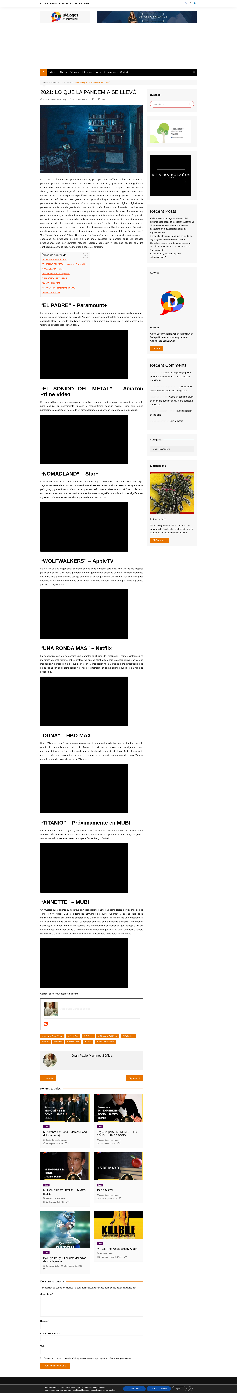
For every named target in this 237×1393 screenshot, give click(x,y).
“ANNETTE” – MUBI (51, 292)
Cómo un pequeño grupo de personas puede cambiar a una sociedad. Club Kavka (170, 376)
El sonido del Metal (108, 1036)
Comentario (46, 1294)
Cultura (73, 72)
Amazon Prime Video (53, 1036)
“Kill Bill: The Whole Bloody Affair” (117, 1248)
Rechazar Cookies (159, 1389)
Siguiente (133, 1078)
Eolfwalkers (129, 1036)
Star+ (89, 1042)
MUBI (46, 1042)
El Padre (89, 1036)
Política (51, 72)
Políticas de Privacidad (80, 3)
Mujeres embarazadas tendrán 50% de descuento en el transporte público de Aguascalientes (169, 229)
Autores (156, 348)
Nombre (44, 1321)
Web (42, 1346)
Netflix (59, 1042)
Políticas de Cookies (59, 3)
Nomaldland (74, 1042)
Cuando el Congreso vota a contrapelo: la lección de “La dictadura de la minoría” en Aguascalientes (170, 246)
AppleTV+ (74, 1036)
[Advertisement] (118, 48)
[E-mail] (46, 1024)
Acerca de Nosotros (105, 72)
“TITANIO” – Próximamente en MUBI (59, 288)
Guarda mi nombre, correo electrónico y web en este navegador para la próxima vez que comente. (88, 1358)
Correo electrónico (50, 1333)
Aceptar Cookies (134, 1389)
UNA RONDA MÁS (106, 1042)
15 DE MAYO (105, 1190)
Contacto (44, 3)
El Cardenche (159, 540)
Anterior (49, 1078)
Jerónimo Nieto (52, 1266)
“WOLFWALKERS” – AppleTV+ (56, 273)
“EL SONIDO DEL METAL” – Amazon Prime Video (64, 264)
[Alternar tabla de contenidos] (84, 255)
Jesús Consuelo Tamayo (56, 1140)
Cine (62, 72)
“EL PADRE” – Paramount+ (54, 259)
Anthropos (86, 72)
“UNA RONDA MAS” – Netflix (55, 278)
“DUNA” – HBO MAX (51, 283)
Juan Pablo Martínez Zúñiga (55, 99)
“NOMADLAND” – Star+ (53, 269)
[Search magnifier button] (191, 104)
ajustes (112, 1390)
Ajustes (179, 1389)
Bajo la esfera (176, 421)
